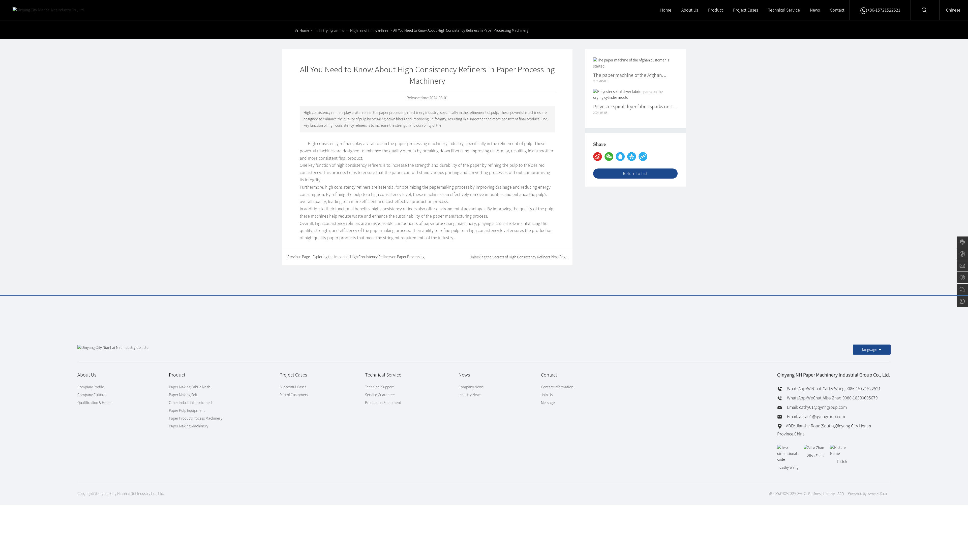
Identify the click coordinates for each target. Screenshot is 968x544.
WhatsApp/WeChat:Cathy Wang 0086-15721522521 (833, 389)
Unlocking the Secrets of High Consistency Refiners (509, 257)
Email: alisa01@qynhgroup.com (815, 417)
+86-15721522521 (883, 10)
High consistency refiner (369, 30)
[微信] (608, 156)
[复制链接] (643, 156)
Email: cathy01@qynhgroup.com (816, 407)
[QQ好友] (620, 156)
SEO (840, 494)
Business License (821, 494)
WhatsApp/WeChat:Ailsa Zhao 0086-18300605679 (832, 398)
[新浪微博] (597, 156)
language (869, 349)
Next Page (559, 257)
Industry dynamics (329, 30)
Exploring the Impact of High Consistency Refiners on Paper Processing (369, 257)
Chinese (953, 10)
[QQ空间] (631, 156)
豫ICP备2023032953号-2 (787, 493)
